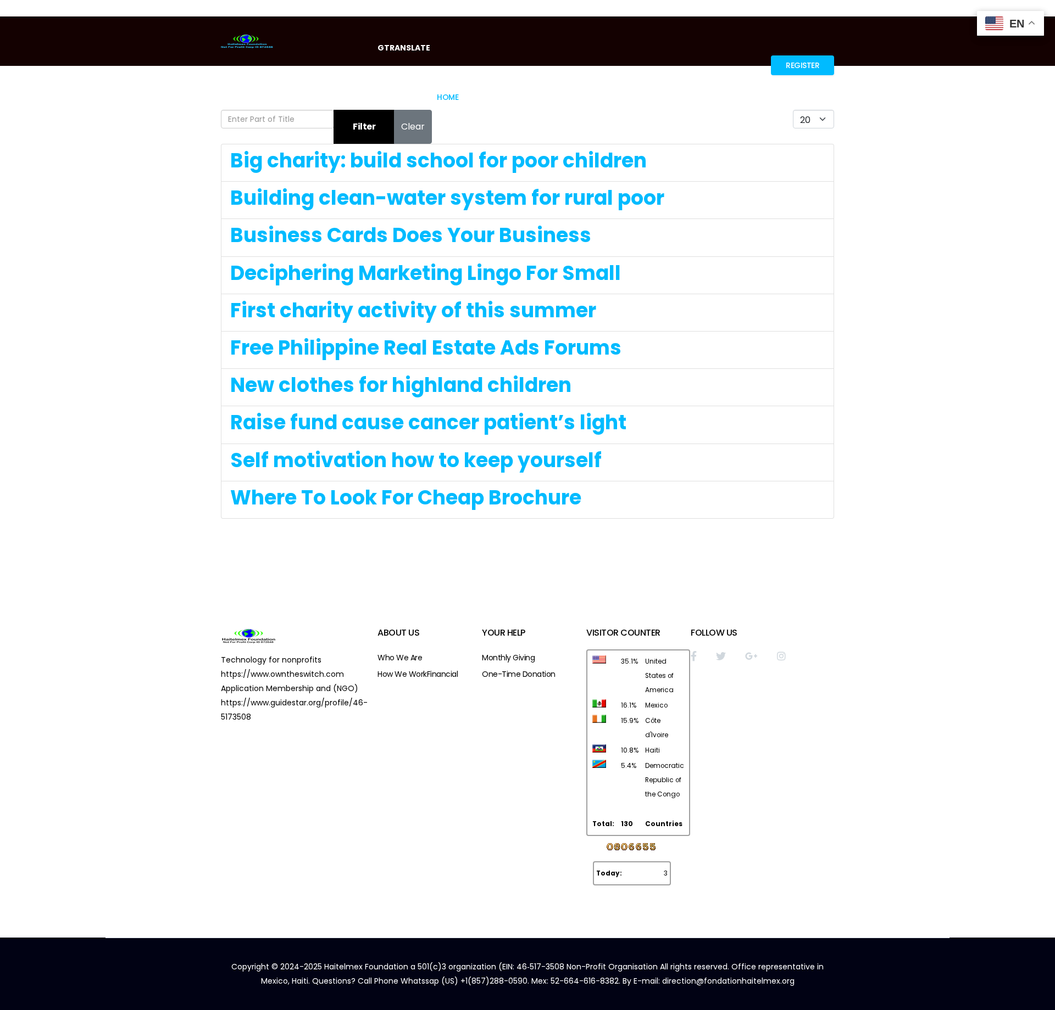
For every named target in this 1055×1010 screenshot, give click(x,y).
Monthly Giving (508, 657)
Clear (413, 126)
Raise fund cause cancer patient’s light (428, 422)
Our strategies (559, 97)
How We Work (402, 674)
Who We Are (399, 657)
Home (447, 97)
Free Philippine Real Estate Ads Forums (425, 348)
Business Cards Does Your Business (410, 235)
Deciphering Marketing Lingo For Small (425, 273)
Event (620, 97)
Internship (732, 97)
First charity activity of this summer (413, 310)
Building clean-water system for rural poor (447, 198)
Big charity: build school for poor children (438, 161)
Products (672, 97)
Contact (791, 97)
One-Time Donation (519, 674)
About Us (490, 97)
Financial (442, 674)
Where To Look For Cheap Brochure (405, 498)
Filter (364, 126)
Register (802, 65)
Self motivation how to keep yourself (416, 460)
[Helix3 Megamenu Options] (829, 96)
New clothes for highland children (400, 385)
